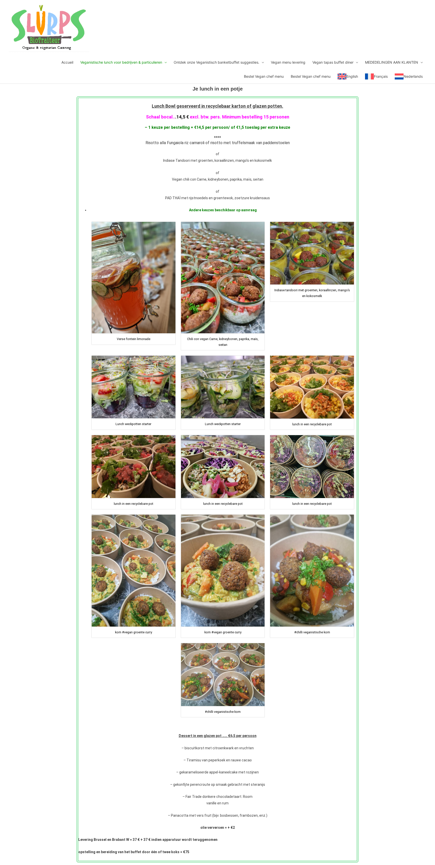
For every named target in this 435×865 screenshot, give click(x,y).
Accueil (67, 62)
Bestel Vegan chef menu (264, 76)
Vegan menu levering (288, 62)
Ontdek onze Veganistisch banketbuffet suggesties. (216, 62)
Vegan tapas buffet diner (332, 62)
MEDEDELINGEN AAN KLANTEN (391, 62)
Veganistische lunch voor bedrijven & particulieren (121, 62)
